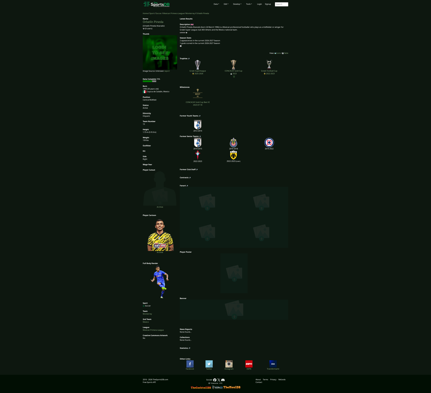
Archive (160, 207)
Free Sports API (149, 382)
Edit (225, 4)
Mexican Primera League (173, 13)
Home (145, 13)
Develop (236, 4)
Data (216, 4)
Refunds (282, 379)
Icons (278, 53)
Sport (152, 13)
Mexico (146, 322)
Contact (259, 382)
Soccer (159, 13)
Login (259, 4)
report (167, 71)
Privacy (273, 379)
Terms (265, 379)
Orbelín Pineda (202, 13)
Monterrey (190, 13)
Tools (248, 4)
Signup (268, 4)
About (258, 379)
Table (286, 53)
